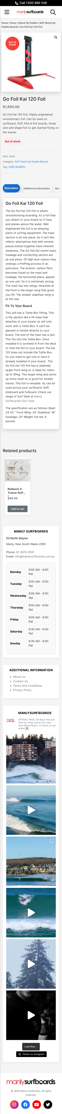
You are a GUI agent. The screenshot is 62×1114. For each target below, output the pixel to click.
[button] (56, 37)
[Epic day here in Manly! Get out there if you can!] (31, 861)
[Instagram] (14, 1104)
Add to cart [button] (17, 508)
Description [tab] (11, 188)
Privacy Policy (22, 690)
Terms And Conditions (27, 685)
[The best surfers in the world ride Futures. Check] (31, 912)
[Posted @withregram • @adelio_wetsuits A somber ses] (31, 1015)
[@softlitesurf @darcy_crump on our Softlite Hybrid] (31, 964)
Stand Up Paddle (28, 22)
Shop (13, 22)
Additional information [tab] (36, 188)
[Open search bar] (52, 12)
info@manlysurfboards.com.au (35, 556)
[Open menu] (7, 12)
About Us (19, 676)
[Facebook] (25, 1104)
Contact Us (20, 681)
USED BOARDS (16, 166)
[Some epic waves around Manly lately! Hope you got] (31, 759)
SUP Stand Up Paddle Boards (31, 161)
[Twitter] (48, 1104)
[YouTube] (36, 1104)
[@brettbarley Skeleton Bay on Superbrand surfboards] (31, 810)
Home (4, 22)
